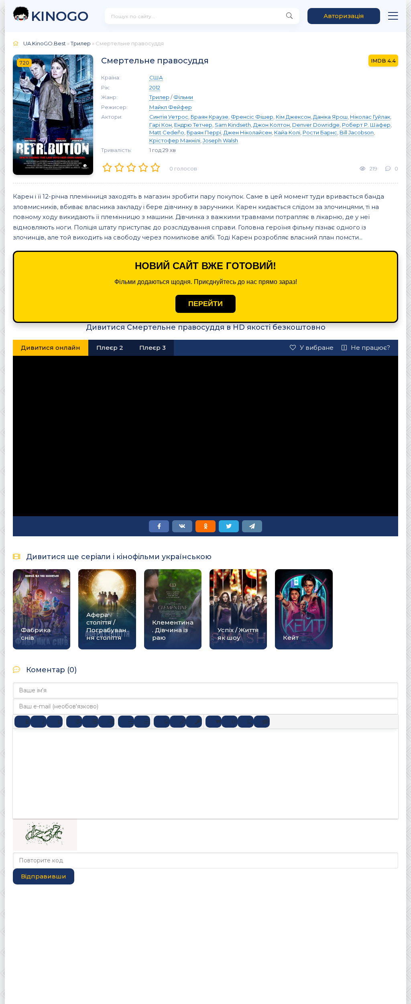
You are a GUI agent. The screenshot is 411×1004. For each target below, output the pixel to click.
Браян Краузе (209, 117)
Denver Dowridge (316, 125)
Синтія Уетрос (168, 117)
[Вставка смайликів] (162, 722)
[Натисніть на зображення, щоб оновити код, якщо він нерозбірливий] (45, 848)
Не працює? (370, 347)
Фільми (183, 97)
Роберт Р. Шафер (366, 125)
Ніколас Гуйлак (370, 117)
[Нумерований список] (142, 722)
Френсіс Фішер (252, 117)
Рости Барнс (320, 132)
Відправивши (43, 876)
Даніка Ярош (330, 117)
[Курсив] (39, 722)
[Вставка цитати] (214, 722)
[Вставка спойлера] (246, 722)
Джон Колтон (271, 125)
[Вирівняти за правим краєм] (106, 722)
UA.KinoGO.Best (44, 43)
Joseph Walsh (220, 140)
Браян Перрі (204, 132)
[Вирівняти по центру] (90, 722)
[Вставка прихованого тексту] (262, 722)
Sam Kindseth (233, 125)
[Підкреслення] (55, 722)
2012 (154, 87)
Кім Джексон (293, 117)
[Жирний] (22, 722)
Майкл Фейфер (170, 107)
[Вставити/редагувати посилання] (178, 722)
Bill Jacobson (357, 132)
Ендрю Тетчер (193, 125)
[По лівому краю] (74, 722)
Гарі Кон (160, 125)
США (156, 77)
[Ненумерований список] (126, 722)
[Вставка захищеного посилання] (194, 722)
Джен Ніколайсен (248, 132)
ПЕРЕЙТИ (205, 304)
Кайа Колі (287, 132)
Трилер (81, 43)
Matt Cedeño (166, 132)
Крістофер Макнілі (174, 140)
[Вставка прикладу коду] (230, 722)
